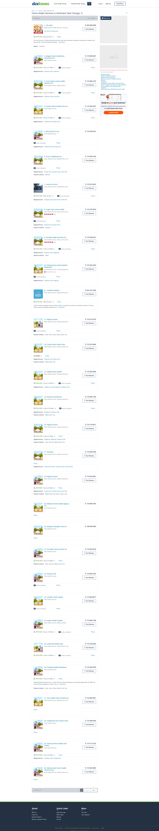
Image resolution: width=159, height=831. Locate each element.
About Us (34, 812)
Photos (59, 36)
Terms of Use (95, 828)
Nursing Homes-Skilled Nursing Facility (113, 89)
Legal (102, 828)
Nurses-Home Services (63, 212)
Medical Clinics (61, 85)
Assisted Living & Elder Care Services (112, 83)
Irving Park (56, 96)
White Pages (60, 814)
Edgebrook (56, 252)
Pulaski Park (47, 172)
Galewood (56, 71)
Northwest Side (48, 71)
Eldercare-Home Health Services (53, 27)
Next (94, 790)
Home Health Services (50, 60)
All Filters (37, 18)
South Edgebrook (55, 387)
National (59, 817)
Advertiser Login (61, 812)
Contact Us (35, 814)
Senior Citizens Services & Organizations (113, 84)
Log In (101, 3)
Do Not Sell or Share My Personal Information (77, 828)
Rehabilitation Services (63, 186)
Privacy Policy (59, 828)
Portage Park (57, 146)
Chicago (40, 10)
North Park (64, 172)
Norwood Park (69, 466)
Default (93, 18)
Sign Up (108, 3)
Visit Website (90, 29)
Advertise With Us (37, 817)
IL (36, 10)
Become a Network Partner (39, 819)
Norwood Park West (49, 466)
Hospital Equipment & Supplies (65, 269)
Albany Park (56, 121)
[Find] (89, 3)
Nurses (59, 239)
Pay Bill (59, 819)
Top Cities (84, 812)
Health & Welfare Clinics (108, 76)
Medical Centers (61, 623)
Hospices (104, 82)
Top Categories (85, 814)
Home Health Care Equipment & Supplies (111, 86)
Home (33, 10)
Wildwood (56, 280)
